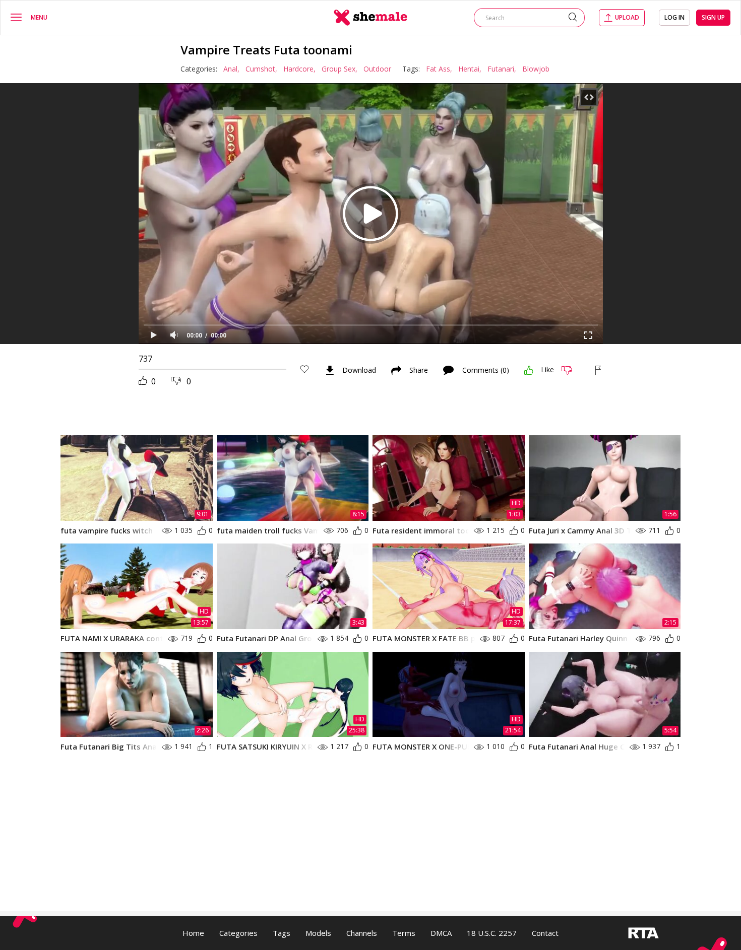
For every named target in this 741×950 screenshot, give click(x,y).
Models (318, 933)
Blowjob (535, 69)
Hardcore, (299, 69)
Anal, (231, 69)
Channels (361, 933)
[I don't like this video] (571, 370)
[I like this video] (528, 370)
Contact (545, 933)
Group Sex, (339, 69)
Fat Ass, (439, 69)
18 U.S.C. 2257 (492, 933)
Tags (281, 933)
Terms (403, 933)
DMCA (441, 933)
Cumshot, (261, 69)
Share (418, 370)
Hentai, (469, 69)
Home (193, 933)
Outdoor (377, 69)
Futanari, (501, 69)
